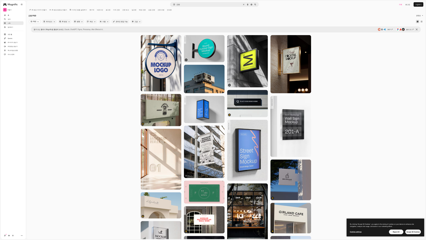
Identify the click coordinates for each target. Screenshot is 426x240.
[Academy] (9, 235)
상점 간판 (151, 10)
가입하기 (418, 4)
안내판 (169, 10)
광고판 (108, 10)
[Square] (421, 21)
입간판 (134, 10)
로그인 (407, 4)
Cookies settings (356, 232)
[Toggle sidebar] (22, 4)
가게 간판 (116, 10)
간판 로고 (125, 10)
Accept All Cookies (413, 232)
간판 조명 (161, 10)
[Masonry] (417, 21)
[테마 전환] (13, 235)
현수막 (92, 10)
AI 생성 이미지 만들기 (39, 10)
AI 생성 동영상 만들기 (59, 10)
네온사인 (100, 10)
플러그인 (409, 29)
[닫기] (416, 29)
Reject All (396, 232)
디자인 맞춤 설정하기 (79, 10)
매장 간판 (142, 10)
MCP (389, 29)
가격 (400, 4)
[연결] (5, 235)
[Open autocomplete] (173, 4)
